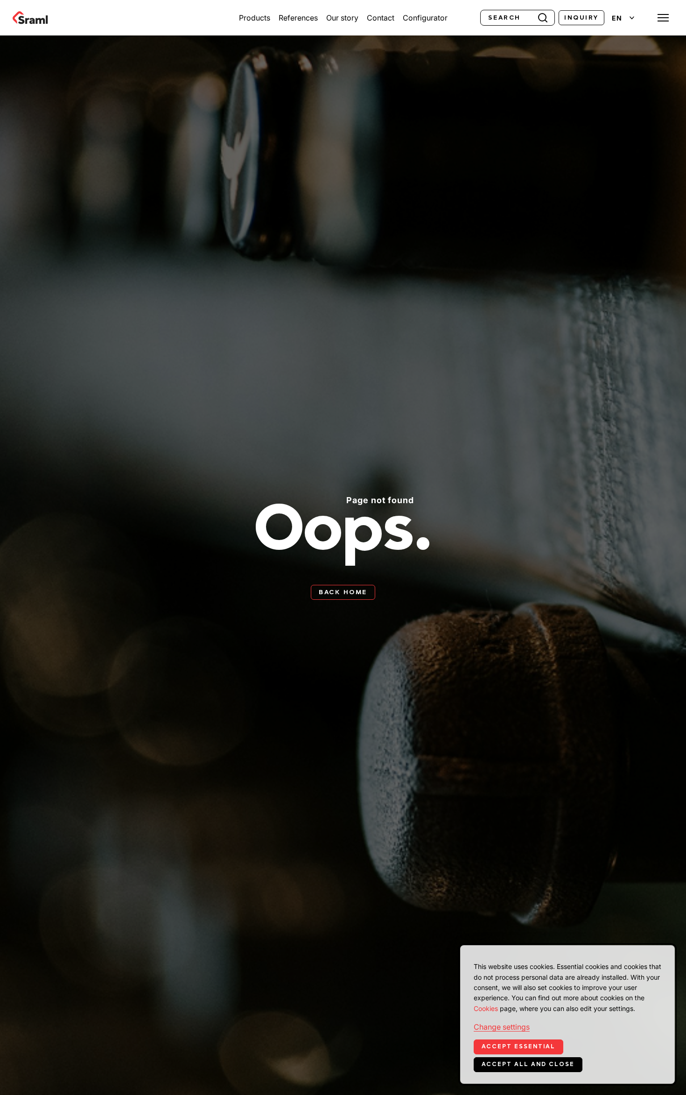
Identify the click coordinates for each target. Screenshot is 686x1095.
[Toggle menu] (663, 17)
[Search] (542, 16)
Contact (380, 17)
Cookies (486, 1008)
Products (254, 17)
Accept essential (518, 1046)
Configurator (425, 17)
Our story (342, 17)
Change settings (502, 1027)
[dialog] (567, 1014)
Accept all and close (528, 1064)
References (298, 17)
